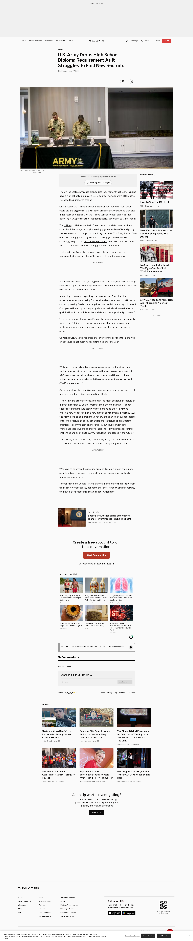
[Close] (189, 935)
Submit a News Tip (67, 916)
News (24, 41)
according (114, 218)
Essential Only (148, 936)
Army (82, 192)
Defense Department (95, 241)
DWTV (71, 41)
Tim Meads (62, 71)
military (68, 225)
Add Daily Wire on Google (100, 183)
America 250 (60, 41)
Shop (20, 909)
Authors (42, 905)
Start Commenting (96, 555)
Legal (62, 901)
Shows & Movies (35, 41)
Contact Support (45, 913)
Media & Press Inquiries (69, 905)
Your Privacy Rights (67, 897)
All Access (49, 41)
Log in (110, 563)
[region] (96, 936)
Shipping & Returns (67, 909)
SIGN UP (166, 41)
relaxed (90, 252)
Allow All (164, 936)
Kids (20, 913)
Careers (42, 909)
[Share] (132, 81)
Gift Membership (45, 916)
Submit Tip (96, 812)
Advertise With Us (45, 901)
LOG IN (157, 41)
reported (88, 337)
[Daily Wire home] (96, 41)
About (41, 897)
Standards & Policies (68, 913)
